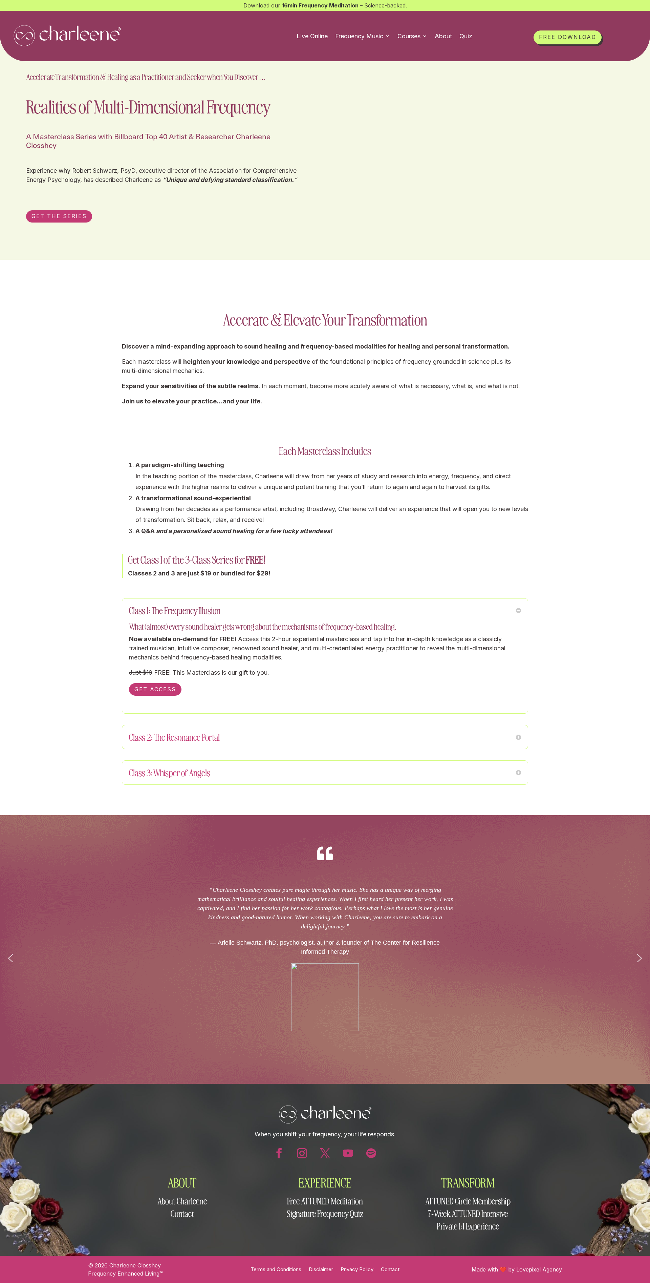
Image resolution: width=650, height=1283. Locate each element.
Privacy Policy (357, 1269)
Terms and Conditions (276, 1269)
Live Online (312, 36)
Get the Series (59, 216)
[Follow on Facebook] (279, 1153)
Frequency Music (359, 36)
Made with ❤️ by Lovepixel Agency (517, 1269)
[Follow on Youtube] (348, 1153)
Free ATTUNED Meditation (325, 1200)
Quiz (465, 36)
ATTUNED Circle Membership (468, 1200)
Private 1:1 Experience (468, 1226)
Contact (182, 1213)
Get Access (155, 689)
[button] (10, 958)
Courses (408, 36)
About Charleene (182, 1200)
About (443, 36)
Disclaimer (321, 1269)
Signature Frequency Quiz (325, 1213)
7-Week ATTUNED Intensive (468, 1213)
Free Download (567, 37)
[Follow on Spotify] (371, 1153)
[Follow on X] (325, 1153)
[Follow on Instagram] (302, 1153)
